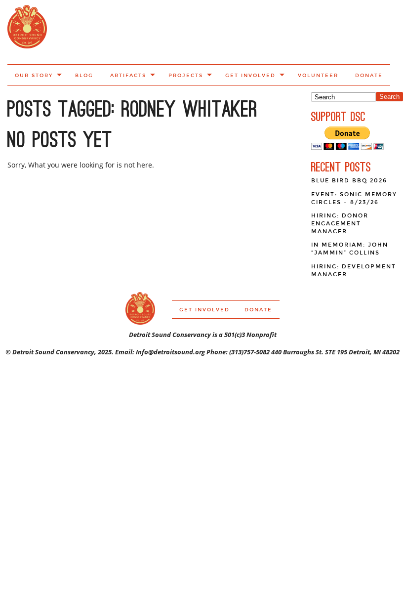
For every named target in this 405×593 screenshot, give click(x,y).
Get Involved (250, 76)
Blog (84, 76)
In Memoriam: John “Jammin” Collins (349, 249)
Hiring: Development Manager (353, 270)
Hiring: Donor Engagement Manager (339, 223)
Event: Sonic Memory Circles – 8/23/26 (354, 198)
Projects (185, 76)
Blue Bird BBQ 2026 (349, 180)
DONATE (369, 76)
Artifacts (128, 76)
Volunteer (318, 76)
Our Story (34, 76)
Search (389, 96)
